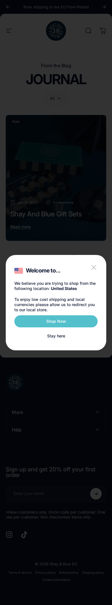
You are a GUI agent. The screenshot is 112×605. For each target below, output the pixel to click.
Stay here (56, 335)
